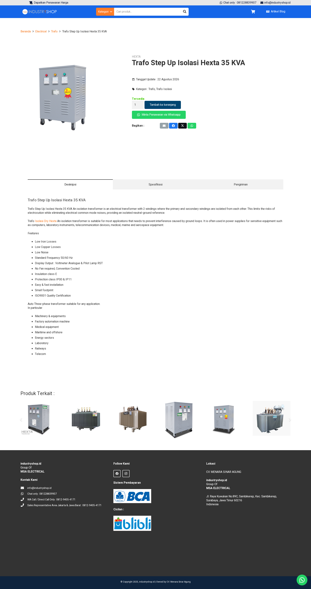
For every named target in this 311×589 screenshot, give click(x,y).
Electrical (41, 31)
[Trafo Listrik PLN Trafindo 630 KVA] (86, 420)
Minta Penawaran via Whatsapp (161, 115)
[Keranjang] (253, 11)
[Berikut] (290, 420)
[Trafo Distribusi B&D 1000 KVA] (271, 420)
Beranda (26, 31)
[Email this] (164, 126)
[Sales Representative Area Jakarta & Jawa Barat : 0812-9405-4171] (24, 505)
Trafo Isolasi (164, 89)
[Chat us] (302, 580)
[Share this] (173, 126)
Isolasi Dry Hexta (46, 221)
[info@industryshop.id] (24, 488)
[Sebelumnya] (21, 420)
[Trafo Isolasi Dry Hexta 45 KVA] (225, 420)
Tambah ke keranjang (163, 105)
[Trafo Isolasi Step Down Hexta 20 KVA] (39, 420)
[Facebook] (117, 473)
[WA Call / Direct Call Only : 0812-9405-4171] (24, 500)
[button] (105, 12)
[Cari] (184, 11)
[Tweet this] (182, 126)
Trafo (54, 31)
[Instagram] (126, 473)
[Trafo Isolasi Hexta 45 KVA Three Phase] (179, 420)
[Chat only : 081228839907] (24, 494)
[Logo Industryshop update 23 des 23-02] (40, 11)
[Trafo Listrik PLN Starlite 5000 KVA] (132, 420)
